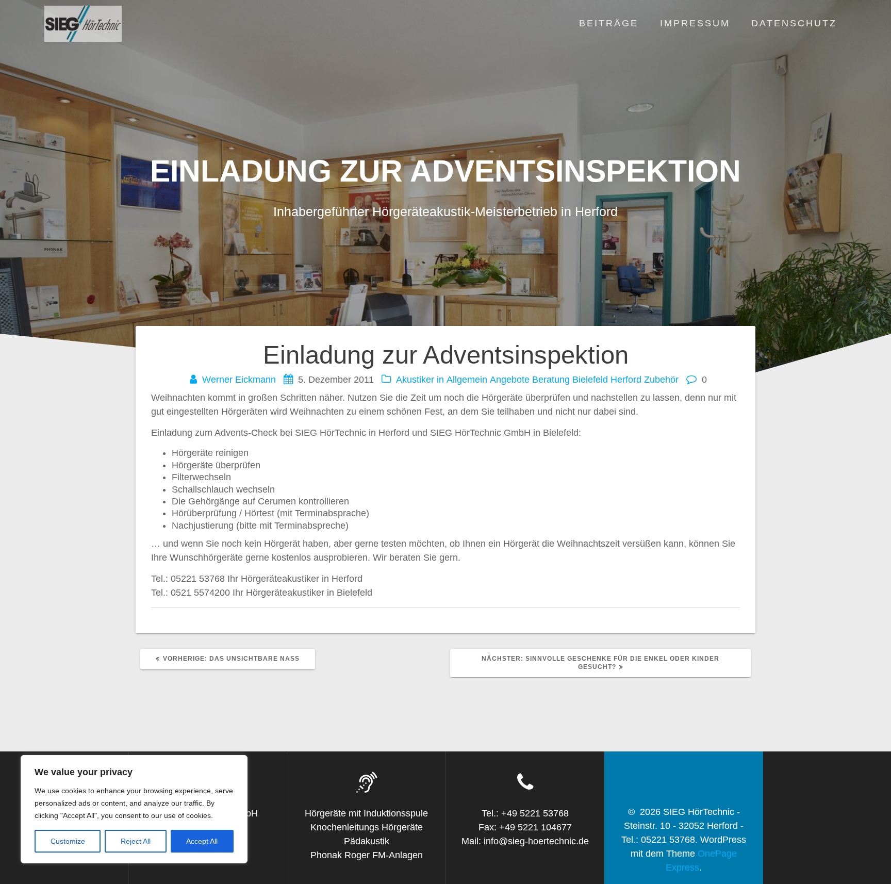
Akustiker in (420, 379)
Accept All (202, 841)
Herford (625, 379)
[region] (134, 809)
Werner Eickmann (239, 379)
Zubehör (661, 379)
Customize (68, 841)
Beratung (551, 379)
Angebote (510, 379)
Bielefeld (590, 379)
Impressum (695, 23)
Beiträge (608, 23)
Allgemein (467, 379)
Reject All (136, 841)
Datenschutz (794, 23)
